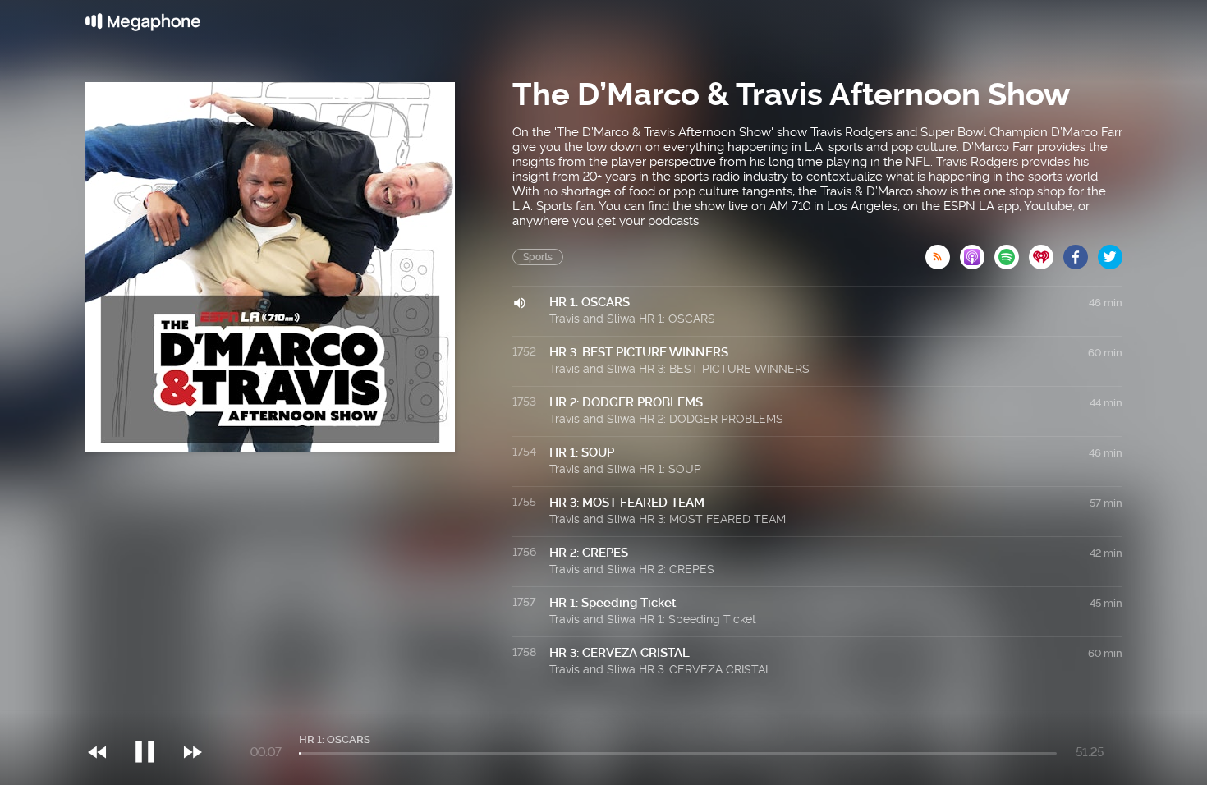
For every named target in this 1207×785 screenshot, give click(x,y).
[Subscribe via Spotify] (1011, 252)
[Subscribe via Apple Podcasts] (977, 252)
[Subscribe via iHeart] (1046, 252)
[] (153, 718)
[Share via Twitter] (1110, 252)
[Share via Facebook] (1080, 252)
